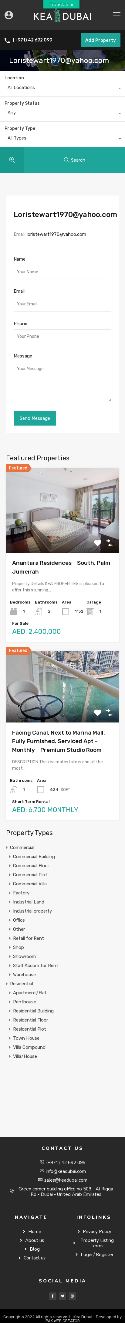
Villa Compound (29, 1047)
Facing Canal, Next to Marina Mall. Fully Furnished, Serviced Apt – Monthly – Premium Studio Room (58, 741)
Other (19, 929)
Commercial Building (34, 856)
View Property (63, 535)
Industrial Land (28, 902)
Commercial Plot (30, 874)
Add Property (100, 40)
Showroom (24, 956)
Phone (20, 323)
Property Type (20, 128)
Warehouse (24, 974)
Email (19, 291)
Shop (18, 947)
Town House (26, 1038)
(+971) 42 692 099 (32, 40)
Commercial (22, 847)
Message (23, 356)
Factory (21, 893)
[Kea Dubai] (62, 23)
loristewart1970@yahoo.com (56, 234)
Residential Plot (29, 1029)
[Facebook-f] (52, 1296)
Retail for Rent (28, 938)
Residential (21, 983)
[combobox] (62, 89)
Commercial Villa (30, 884)
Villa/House (25, 1056)
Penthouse (24, 1002)
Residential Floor (30, 1020)
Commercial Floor (31, 865)
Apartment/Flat (30, 993)
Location (14, 78)
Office (19, 920)
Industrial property (32, 911)
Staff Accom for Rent (35, 965)
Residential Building (33, 1011)
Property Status (22, 103)
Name (19, 259)
